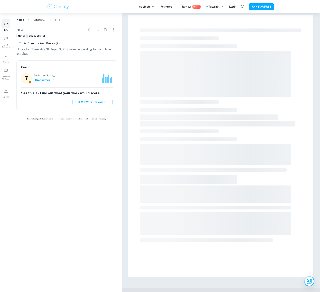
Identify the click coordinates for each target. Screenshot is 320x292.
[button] (6, 25)
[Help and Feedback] (242, 7)
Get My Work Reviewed (90, 102)
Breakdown (42, 80)
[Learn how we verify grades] (54, 75)
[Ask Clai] (309, 281)
